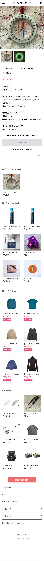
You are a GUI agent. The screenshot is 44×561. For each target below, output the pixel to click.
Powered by (19, 538)
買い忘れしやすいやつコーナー (13, 523)
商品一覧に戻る (22, 480)
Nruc (4, 494)
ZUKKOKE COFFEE (9, 502)
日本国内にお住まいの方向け (22, 149)
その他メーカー (7, 509)
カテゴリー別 (7, 516)
